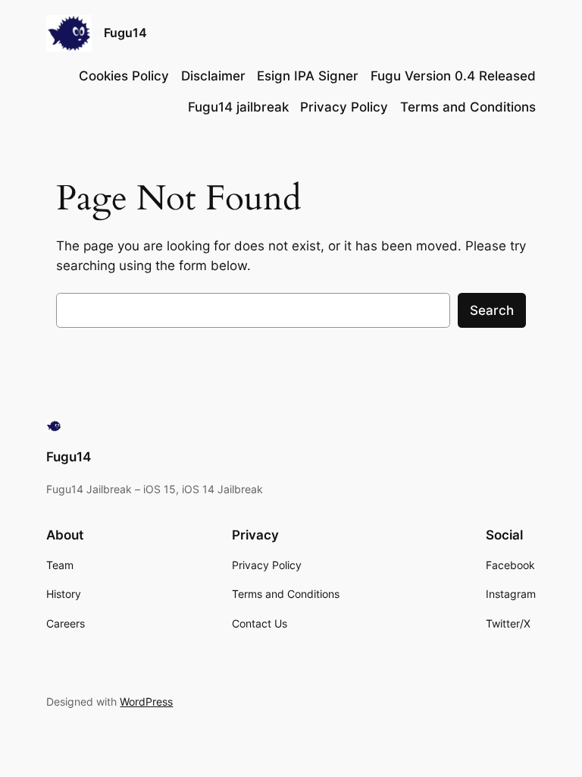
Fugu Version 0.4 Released (453, 75)
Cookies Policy (124, 75)
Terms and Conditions (468, 107)
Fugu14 (125, 32)
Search (492, 310)
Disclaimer (213, 75)
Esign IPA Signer (307, 75)
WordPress (146, 701)
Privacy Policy (344, 107)
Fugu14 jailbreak (238, 107)
